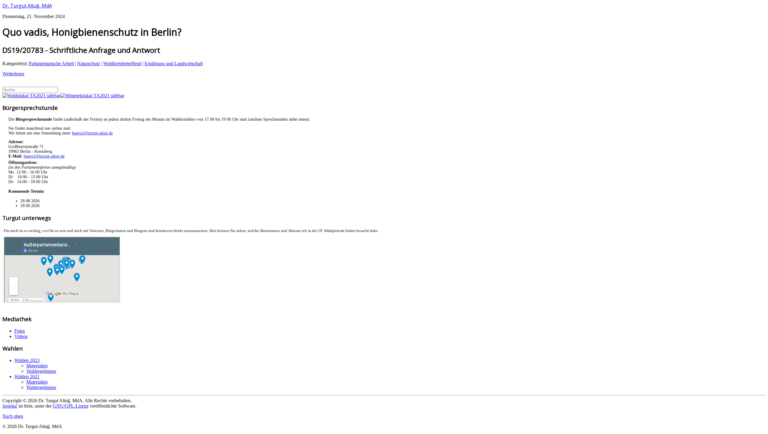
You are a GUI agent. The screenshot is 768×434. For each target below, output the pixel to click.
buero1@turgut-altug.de (92, 133)
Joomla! (9, 405)
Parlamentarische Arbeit (51, 63)
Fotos (19, 330)
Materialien (37, 365)
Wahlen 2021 (27, 376)
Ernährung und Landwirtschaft (174, 63)
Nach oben (12, 416)
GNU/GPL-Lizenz (70, 405)
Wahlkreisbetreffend (122, 63)
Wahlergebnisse (41, 371)
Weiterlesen (13, 73)
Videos (21, 336)
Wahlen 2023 (27, 360)
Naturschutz (88, 63)
